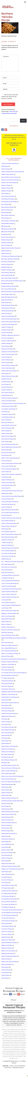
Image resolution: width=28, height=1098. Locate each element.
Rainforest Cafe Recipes (7, 749)
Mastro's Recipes (5, 624)
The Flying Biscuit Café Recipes (9, 899)
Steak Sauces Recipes (6, 863)
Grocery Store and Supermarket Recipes (11, 496)
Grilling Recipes (5, 493)
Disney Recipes (5, 449)
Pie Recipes (4, 719)
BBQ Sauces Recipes (6, 231)
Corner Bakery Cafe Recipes (8, 409)
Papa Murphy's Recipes (7, 689)
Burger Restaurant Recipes (8, 305)
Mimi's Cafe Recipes (6, 642)
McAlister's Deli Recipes (7, 627)
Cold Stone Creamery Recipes (8, 398)
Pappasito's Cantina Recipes (8, 694)
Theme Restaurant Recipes (8, 920)
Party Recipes (4, 699)
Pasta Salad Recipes (6, 708)
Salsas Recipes (5, 795)
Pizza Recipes (4, 724)
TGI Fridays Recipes (6, 888)
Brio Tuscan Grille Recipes (7, 289)
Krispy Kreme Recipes (6, 572)
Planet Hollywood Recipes (7, 729)
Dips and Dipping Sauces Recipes (9, 447)
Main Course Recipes (6, 616)
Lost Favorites (4, 599)
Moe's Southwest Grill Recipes (8, 650)
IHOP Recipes (4, 529)
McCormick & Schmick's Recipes (9, 629)
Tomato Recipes (5, 923)
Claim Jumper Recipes (7, 392)
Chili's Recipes (5, 373)
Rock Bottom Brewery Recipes (8, 765)
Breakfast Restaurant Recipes (8, 286)
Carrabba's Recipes (6, 329)
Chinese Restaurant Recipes (8, 376)
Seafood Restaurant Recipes (8, 811)
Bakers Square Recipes (7, 215)
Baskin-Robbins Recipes (7, 223)
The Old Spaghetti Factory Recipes (10, 912)
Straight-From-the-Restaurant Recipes (11, 869)
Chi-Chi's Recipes (5, 357)
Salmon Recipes (5, 790)
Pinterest (22, 994)
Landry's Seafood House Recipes (9, 580)
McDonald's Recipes (6, 632)
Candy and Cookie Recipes (8, 324)
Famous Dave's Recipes (7, 466)
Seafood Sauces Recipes (7, 814)
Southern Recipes (5, 849)
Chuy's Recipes (5, 384)
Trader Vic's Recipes (6, 931)
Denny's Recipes (5, 430)
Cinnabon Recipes (5, 389)
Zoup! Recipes (5, 978)
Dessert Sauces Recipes (7, 436)
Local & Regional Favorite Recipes (9, 588)
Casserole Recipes (6, 332)
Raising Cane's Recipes (7, 751)
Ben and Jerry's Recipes (7, 237)
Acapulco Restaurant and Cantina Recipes (11, 171)
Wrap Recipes (4, 967)
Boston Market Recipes (7, 275)
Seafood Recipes (5, 809)
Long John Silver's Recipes (8, 594)
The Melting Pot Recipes (7, 907)
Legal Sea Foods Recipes (7, 586)
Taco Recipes (4, 882)
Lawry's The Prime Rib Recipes (9, 583)
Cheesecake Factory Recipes (8, 351)
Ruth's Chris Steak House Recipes (9, 781)
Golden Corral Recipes (7, 482)
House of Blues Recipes (7, 520)
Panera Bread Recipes (7, 683)
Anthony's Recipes (5, 185)
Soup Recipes (4, 847)
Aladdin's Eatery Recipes (7, 174)
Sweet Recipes (5, 871)
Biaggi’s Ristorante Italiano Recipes (10, 248)
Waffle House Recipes (6, 945)
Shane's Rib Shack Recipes (8, 822)
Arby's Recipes (5, 193)
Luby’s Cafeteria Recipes (7, 602)
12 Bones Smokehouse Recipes (9, 163)
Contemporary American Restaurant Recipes (12, 403)
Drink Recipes (4, 455)
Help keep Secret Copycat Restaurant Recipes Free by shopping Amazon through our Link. (14, 137)
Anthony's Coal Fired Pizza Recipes (10, 179)
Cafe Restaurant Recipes (7, 310)
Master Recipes (5, 621)
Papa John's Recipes (6, 686)
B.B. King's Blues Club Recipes (9, 201)
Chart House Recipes (6, 338)
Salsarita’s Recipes (6, 792)
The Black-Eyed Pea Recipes (8, 890)
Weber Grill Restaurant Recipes (9, 956)
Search (23, 120)
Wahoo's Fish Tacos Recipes (8, 950)
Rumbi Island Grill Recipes (7, 779)
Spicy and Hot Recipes (7, 852)
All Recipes (13, 1000)
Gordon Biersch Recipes (7, 485)
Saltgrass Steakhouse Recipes (8, 798)
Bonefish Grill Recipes (6, 269)
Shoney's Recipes (5, 825)
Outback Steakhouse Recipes (8, 675)
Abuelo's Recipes (5, 169)
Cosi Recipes (4, 411)
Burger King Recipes (6, 299)
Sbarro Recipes (5, 806)
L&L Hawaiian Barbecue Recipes (9, 575)
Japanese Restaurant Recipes (8, 548)
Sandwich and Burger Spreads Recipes (11, 800)
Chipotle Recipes (5, 378)
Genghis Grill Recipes (6, 479)
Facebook (14, 994)
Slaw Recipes (4, 836)
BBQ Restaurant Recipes (7, 229)
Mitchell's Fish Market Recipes (8, 645)
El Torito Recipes (5, 460)
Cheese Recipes (5, 346)
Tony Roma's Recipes (6, 929)
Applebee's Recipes (6, 190)
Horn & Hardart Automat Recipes (9, 512)
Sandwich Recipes (5, 803)
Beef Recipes (4, 234)
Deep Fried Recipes (6, 428)
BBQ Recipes (4, 226)
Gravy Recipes (5, 488)
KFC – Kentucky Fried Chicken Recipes (11, 561)
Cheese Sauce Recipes (7, 348)
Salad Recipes (4, 787)
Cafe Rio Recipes (5, 313)
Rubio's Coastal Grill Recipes (8, 770)
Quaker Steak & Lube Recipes (8, 746)
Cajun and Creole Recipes (7, 316)
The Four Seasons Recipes (8, 901)
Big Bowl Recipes (5, 250)
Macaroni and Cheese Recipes (9, 610)
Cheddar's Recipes (6, 343)
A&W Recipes (4, 166)
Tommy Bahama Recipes (7, 926)
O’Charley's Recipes (6, 667)
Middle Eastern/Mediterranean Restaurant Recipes (13, 638)
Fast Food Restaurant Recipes (8, 469)
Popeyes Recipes (5, 735)
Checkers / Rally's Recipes (7, 340)
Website (5, 89)
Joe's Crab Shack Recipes (7, 550)
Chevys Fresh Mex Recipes (8, 354)
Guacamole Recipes (6, 499)
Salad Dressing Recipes (7, 784)
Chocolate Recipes (6, 381)
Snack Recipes (5, 841)
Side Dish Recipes (5, 830)
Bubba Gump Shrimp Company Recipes (11, 291)
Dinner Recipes (5, 441)
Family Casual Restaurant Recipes (9, 463)
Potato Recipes (5, 740)
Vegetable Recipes (6, 937)
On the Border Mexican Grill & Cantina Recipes (13, 672)
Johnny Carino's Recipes (7, 556)
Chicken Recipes (5, 362)
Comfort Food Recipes (7, 400)
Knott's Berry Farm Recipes (8, 567)
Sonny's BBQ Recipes (6, 844)
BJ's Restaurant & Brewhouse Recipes (10, 256)
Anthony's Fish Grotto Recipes (8, 182)
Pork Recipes (4, 738)
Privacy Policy (8, 1067)
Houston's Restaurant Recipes (8, 523)
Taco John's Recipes (6, 879)
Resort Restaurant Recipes (8, 760)
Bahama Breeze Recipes (7, 207)
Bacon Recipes (5, 204)
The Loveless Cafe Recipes (8, 904)
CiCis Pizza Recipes (6, 387)
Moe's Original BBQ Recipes (8, 648)
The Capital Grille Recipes (7, 893)
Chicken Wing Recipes (6, 368)
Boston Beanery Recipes (7, 272)
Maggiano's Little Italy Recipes (8, 613)
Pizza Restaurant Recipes (7, 727)
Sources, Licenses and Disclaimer (17, 1065)
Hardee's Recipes (5, 507)
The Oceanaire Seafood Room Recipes (11, 909)
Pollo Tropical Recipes (6, 732)
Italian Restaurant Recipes (7, 537)
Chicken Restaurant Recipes (8, 365)
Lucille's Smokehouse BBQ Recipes (10, 605)
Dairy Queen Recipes (6, 422)
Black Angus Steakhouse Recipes (9, 259)
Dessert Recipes (5, 433)
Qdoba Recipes (5, 743)
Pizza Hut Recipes (5, 721)
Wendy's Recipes (5, 959)
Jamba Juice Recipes (6, 545)
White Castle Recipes (6, 964)
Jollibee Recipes (5, 559)
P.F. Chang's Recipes (6, 678)
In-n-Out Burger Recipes (7, 531)
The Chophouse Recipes (7, 896)
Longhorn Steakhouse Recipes (9, 597)
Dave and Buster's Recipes (8, 425)
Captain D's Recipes (6, 327)
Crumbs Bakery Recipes (7, 417)
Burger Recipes (5, 302)
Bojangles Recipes (5, 267)
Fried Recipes (4, 477)
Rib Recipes (4, 762)
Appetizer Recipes (5, 188)
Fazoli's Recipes (5, 471)
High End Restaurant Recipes (8, 509)
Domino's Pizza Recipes (7, 452)
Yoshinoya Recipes (6, 969)
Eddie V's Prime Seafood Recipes (9, 458)
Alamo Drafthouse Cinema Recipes (10, 177)
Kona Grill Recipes (5, 569)
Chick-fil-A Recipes (6, 359)
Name (5, 77)
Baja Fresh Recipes (6, 209)
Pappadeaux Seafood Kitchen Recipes (10, 691)
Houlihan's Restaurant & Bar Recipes (10, 518)
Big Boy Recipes (5, 253)
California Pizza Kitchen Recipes (9, 321)
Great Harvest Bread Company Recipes (11, 490)
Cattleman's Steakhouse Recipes (9, 335)
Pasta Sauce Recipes (6, 710)
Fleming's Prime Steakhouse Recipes (10, 474)
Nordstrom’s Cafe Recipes (7, 664)
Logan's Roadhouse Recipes (8, 591)
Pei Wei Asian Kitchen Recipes (8, 713)
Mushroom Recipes (6, 656)
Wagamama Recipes (6, 948)
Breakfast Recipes (5, 283)
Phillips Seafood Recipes (7, 716)
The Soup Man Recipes (7, 918)
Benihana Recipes (5, 239)
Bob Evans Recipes (6, 264)
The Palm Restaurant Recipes (8, 915)
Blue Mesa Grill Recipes (7, 261)
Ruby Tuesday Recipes (7, 773)
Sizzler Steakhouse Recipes (8, 833)
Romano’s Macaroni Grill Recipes (9, 768)
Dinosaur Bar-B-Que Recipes (8, 444)
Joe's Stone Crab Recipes (7, 553)
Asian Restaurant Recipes (7, 199)
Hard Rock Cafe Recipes (7, 504)
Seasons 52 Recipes (6, 819)
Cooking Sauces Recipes (7, 406)
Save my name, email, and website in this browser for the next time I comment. (9, 96)
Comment (6, 56)
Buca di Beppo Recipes (7, 294)
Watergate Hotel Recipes (7, 953)
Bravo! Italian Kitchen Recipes (8, 278)
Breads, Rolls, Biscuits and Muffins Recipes (12, 280)
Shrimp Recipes (5, 828)
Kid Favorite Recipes (6, 564)
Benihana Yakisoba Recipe (7, 17)
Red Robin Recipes (6, 757)
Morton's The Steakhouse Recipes (9, 653)
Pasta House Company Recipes (9, 702)
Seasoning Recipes (6, 817)
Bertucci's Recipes (5, 245)
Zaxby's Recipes (5, 975)
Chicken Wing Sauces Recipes (8, 370)
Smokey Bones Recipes (7, 839)
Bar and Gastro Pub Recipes (8, 220)
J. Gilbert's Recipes (6, 542)
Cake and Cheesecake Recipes (9, 319)
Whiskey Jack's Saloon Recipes (9, 961)
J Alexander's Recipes (6, 539)
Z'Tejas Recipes (5, 972)
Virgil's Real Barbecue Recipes (8, 942)
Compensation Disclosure (18, 1067)
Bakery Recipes (5, 218)
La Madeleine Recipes (6, 578)
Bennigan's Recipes (6, 242)
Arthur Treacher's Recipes (7, 196)
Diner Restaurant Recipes (7, 439)
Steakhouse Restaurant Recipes (9, 866)
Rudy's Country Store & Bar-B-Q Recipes (11, 776)
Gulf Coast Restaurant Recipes (9, 501)
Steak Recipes (4, 860)
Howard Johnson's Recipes (8, 526)
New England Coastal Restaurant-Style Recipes (13, 659)
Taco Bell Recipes (5, 877)
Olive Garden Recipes (6, 669)
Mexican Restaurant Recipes (8, 635)
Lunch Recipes (5, 608)
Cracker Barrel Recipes (7, 414)
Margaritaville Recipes (6, 618)
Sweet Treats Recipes (6, 874)
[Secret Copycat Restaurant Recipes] (13, 7)
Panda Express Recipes (7, 680)
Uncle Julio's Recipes (6, 934)
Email (5, 83)
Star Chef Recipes (5, 855)
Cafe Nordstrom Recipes (7, 308)
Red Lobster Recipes (6, 754)
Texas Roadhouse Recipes (8, 885)
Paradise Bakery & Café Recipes (9, 697)
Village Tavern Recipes (7, 939)
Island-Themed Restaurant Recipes (10, 534)
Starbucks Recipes (6, 858)
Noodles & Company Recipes (8, 661)
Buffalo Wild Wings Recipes (8, 297)
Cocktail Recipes (5, 395)
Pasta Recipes (4, 705)
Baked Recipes (5, 212)
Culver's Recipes (5, 419)
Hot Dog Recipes (5, 515)
